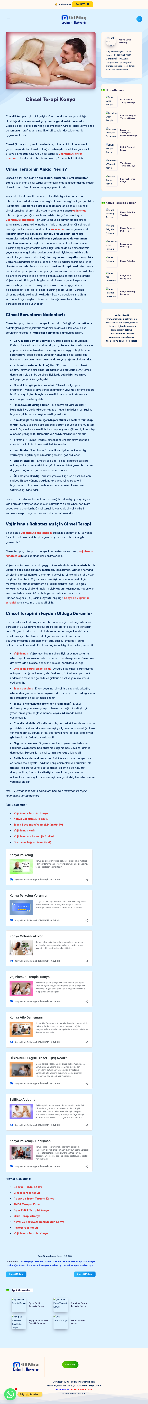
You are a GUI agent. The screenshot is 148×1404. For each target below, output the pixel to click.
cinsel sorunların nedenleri (60, 1261)
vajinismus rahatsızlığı (21, 219)
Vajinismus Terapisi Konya (31, 813)
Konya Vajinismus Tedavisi (31, 819)
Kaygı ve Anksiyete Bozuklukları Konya (39, 1222)
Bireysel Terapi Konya (28, 1187)
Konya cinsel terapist (82, 1265)
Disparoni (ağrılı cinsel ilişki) (32, 842)
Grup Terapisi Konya (27, 1216)
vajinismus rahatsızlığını (36, 532)
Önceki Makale (16, 1274)
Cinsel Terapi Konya (27, 1192)
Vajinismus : (21, 653)
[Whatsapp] (10, 1394)
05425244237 (61, 1381)
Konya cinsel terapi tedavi (55, 1265)
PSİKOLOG (65, 4)
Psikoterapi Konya (26, 1227)
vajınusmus (66, 153)
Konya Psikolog (128, 261)
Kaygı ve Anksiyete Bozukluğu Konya (128, 133)
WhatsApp (70, 1364)
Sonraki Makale (84, 1274)
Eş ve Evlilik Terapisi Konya (31, 1210)
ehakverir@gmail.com (83, 1381)
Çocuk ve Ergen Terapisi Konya (34, 1198)
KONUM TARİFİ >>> (81, 1389)
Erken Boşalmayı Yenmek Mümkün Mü (38, 824)
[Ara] (139, 19)
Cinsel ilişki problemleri (31, 1261)
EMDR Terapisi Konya (27, 1204)
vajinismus (79, 210)
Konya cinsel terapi (29, 1265)
